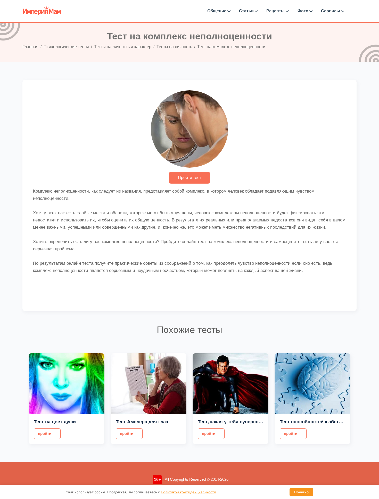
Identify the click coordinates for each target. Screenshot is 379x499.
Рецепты (276, 11)
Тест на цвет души (55, 421)
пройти (44, 433)
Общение (217, 11)
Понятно (301, 492)
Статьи (247, 11)
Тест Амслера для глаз (142, 421)
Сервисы (331, 11)
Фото (303, 11)
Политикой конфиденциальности (188, 492)
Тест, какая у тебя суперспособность (240, 421)
